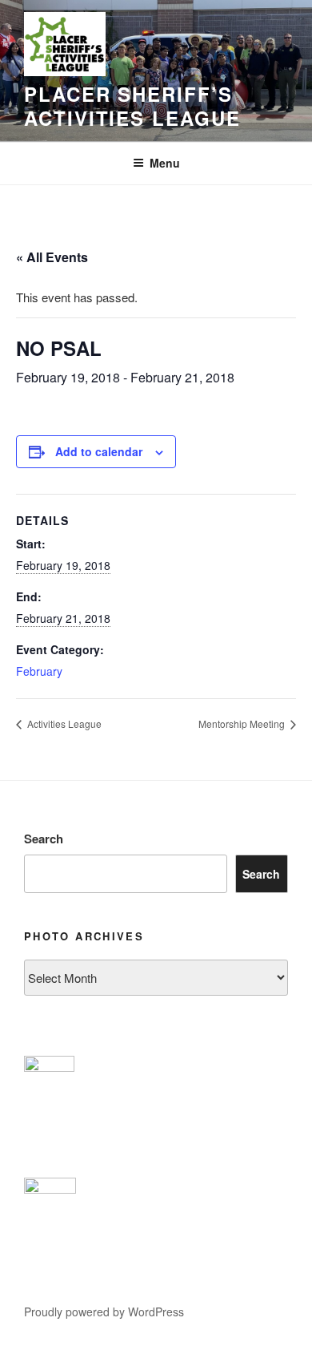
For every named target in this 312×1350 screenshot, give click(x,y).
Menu (165, 163)
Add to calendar (98, 451)
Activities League (63, 723)
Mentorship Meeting (242, 723)
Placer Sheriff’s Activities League (132, 105)
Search (43, 838)
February (39, 671)
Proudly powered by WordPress (104, 1312)
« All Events (52, 257)
